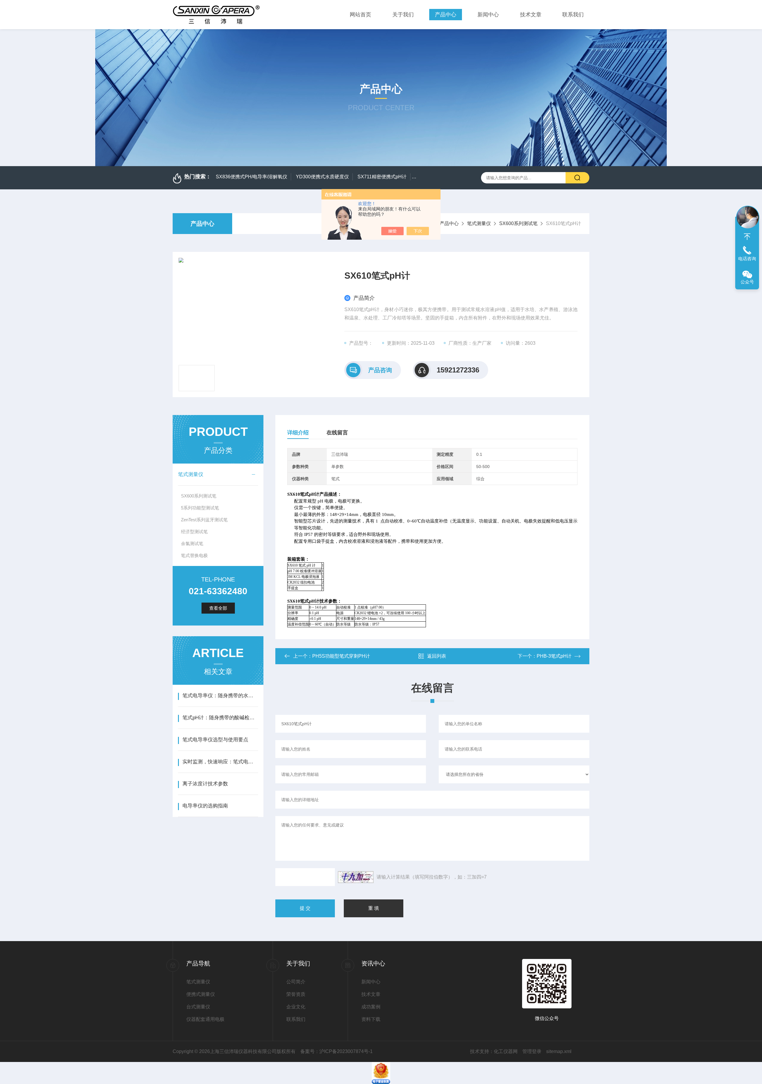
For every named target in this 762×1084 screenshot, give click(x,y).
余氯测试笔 (192, 543)
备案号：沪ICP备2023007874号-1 (336, 1051)
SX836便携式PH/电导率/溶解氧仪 (251, 176)
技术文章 (530, 15)
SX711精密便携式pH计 (382, 176)
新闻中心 (488, 15)
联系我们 (573, 15)
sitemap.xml (559, 1051)
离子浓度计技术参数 (205, 784)
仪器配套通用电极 (205, 1019)
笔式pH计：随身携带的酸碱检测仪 (220, 717)
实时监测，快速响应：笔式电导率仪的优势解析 (220, 762)
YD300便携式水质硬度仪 (322, 176)
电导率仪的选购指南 (205, 806)
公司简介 (295, 981)
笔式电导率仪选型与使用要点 (215, 740)
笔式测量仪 (479, 223)
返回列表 (436, 656)
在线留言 (337, 433)
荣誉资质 (295, 994)
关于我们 (403, 15)
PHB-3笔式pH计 (554, 656)
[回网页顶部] (747, 237)
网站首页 (360, 15)
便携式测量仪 (200, 994)
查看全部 (218, 608)
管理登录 (531, 1051)
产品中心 (445, 15)
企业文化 (295, 1006)
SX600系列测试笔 (518, 223)
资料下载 (370, 1019)
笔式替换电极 (194, 555)
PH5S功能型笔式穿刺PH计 (341, 656)
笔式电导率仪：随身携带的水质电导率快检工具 (220, 695)
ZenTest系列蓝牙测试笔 (204, 519)
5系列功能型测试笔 (200, 507)
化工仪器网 (506, 1051)
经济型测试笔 (194, 531)
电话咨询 (747, 258)
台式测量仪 (198, 1006)
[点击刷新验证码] (356, 877)
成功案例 (370, 1006)
